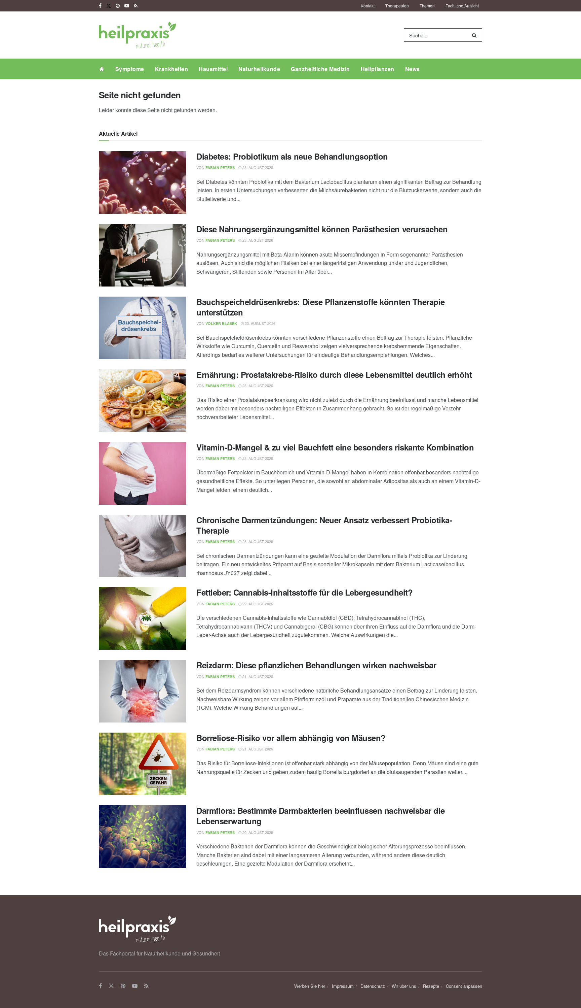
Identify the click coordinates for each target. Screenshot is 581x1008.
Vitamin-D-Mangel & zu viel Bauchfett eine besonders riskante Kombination (335, 447)
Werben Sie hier (309, 986)
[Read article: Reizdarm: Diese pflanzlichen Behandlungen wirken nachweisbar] (142, 691)
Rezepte (431, 986)
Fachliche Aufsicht (462, 5)
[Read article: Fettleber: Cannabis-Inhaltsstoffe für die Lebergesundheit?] (142, 618)
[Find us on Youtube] (126, 5)
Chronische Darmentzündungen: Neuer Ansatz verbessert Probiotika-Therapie (324, 525)
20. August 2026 (257, 832)
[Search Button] (475, 35)
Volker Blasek (221, 323)
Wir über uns (404, 986)
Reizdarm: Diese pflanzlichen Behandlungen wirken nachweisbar (316, 665)
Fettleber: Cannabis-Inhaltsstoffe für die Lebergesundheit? (304, 592)
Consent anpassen (464, 986)
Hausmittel (213, 69)
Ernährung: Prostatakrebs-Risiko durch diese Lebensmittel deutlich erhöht (334, 374)
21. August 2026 (257, 676)
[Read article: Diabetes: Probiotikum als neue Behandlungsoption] (142, 182)
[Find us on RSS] (136, 5)
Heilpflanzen (377, 69)
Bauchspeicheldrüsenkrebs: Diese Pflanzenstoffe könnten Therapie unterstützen (320, 307)
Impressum (343, 986)
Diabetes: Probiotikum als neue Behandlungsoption (292, 156)
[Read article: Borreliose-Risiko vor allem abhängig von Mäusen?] (142, 764)
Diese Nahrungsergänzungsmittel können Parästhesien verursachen (322, 229)
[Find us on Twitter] (108, 5)
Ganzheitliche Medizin (320, 69)
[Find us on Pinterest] (118, 5)
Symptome (129, 69)
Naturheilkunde (259, 69)
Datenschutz (372, 986)
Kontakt (368, 5)
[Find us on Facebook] (100, 5)
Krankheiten (171, 69)
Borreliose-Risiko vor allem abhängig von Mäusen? (291, 737)
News (412, 69)
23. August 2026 (257, 167)
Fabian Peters (220, 167)
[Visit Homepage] (137, 35)
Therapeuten (397, 5)
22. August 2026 (257, 603)
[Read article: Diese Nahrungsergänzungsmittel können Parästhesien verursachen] (142, 255)
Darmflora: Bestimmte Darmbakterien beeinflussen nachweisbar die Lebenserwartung (320, 816)
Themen (427, 5)
